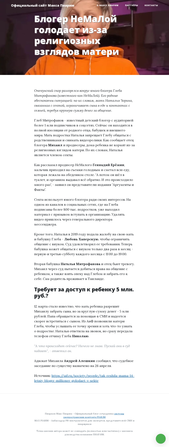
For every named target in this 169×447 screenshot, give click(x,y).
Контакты (151, 5)
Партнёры (131, 5)
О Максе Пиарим (107, 5)
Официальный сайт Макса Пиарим (42, 5)
